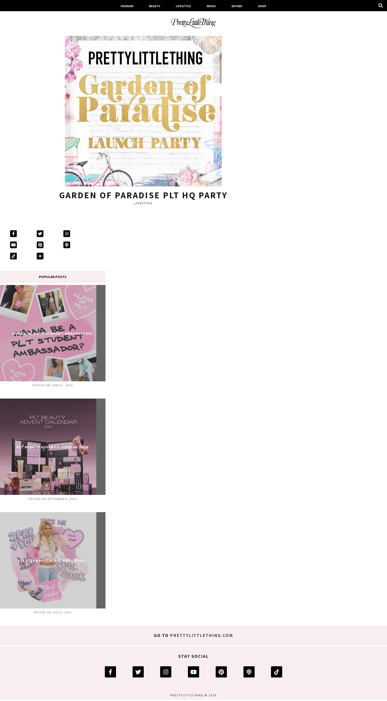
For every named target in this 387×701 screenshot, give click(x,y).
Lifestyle (183, 6)
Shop (262, 6)
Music (211, 6)
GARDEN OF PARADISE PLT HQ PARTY (143, 195)
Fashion (127, 6)
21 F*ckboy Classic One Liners (53, 560)
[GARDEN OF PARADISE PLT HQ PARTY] (143, 109)
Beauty (154, 6)
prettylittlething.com (201, 635)
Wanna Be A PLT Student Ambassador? (52, 333)
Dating (237, 6)
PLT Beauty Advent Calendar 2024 (53, 447)
